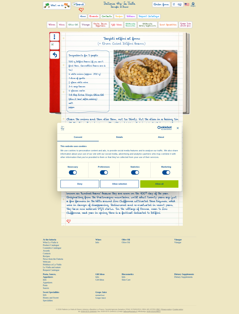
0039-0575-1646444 (89, 311)
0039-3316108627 (154, 311)
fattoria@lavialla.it (130, 311)
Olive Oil (126, 239)
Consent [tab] (78, 137)
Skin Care (126, 280)
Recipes (46, 256)
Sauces (46, 288)
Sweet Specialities (51, 292)
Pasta (45, 285)
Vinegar (178, 239)
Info (97, 242)
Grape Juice (100, 298)
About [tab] (161, 137)
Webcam (46, 262)
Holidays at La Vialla (52, 264)
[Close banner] (178, 128)
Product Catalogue (51, 245)
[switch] (104, 172)
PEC (158, 309)
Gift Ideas (100, 274)
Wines (98, 239)
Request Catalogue (51, 270)
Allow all (159, 184)
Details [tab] (119, 137)
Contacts (46, 253)
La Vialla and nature (52, 267)
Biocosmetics (128, 274)
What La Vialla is (50, 242)
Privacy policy (166, 309)
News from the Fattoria (53, 259)
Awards (46, 251)
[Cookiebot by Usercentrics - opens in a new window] (159, 128)
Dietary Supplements (184, 274)
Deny (79, 184)
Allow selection (119, 184)
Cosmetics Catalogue (52, 248)
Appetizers (47, 282)
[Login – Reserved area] (193, 4)
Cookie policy (178, 309)
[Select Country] (187, 4)
